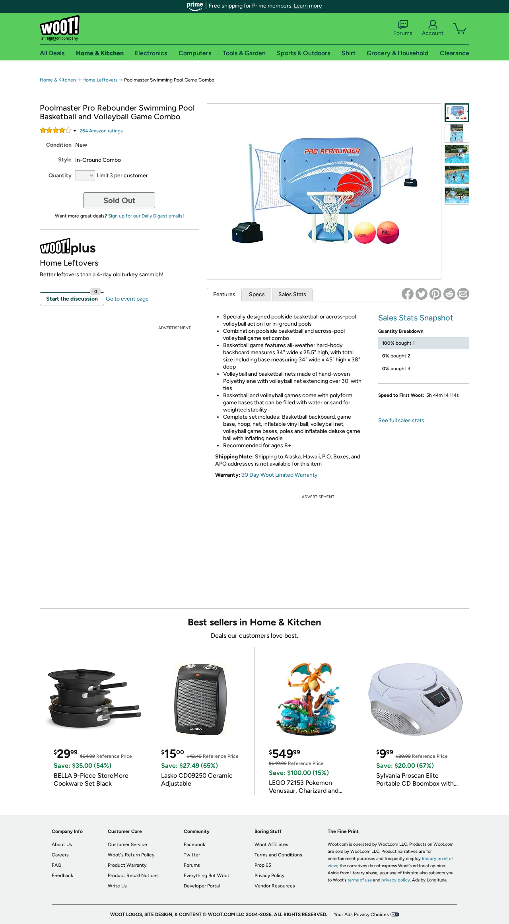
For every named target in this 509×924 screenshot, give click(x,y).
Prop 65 (262, 865)
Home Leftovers (100, 80)
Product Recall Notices (133, 875)
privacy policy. (396, 880)
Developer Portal (202, 886)
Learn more (308, 5)
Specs (257, 294)
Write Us (117, 886)
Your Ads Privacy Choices (361, 914)
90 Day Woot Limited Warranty (279, 475)
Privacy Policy (269, 875)
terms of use (360, 880)
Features (224, 294)
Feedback (62, 875)
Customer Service (127, 844)
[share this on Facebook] (408, 294)
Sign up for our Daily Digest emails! (146, 216)
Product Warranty (127, 865)
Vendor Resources (274, 886)
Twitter (192, 855)
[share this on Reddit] (449, 294)
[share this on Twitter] (421, 294)
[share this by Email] (463, 294)
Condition (59, 145)
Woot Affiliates (271, 844)
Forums (402, 33)
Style (65, 159)
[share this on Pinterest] (435, 294)
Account (432, 33)
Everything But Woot (206, 875)
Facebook (194, 844)
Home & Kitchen (58, 80)
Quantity (60, 175)
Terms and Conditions (278, 855)
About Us (62, 844)
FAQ (56, 865)
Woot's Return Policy (131, 855)
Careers (60, 855)
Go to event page (127, 298)
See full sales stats (401, 420)
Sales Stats (292, 294)
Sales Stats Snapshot (415, 317)
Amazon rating (101, 131)
